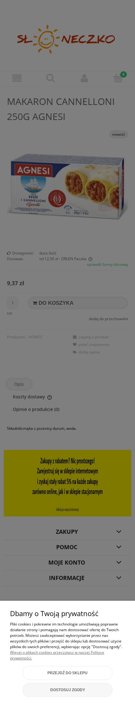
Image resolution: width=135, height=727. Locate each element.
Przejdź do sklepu (67, 673)
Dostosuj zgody (67, 690)
